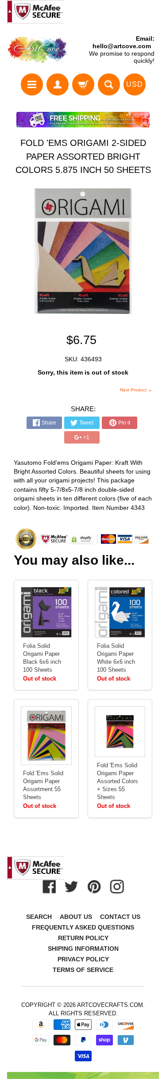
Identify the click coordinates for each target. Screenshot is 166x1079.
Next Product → (136, 389)
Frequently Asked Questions (83, 927)
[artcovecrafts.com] (37, 50)
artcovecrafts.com (110, 1005)
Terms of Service (83, 969)
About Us (76, 916)
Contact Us (120, 916)
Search (39, 916)
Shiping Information (83, 948)
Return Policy (83, 937)
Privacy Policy (83, 959)
